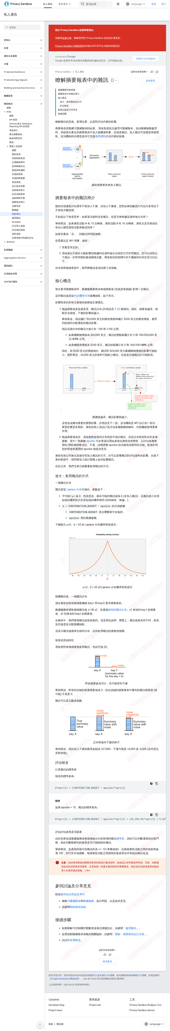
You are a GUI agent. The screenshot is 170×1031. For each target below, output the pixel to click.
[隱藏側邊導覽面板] (40, 1025)
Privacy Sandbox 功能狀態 (69, 46)
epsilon (90, 441)
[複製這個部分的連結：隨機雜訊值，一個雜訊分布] (90, 597)
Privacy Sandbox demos (142, 1010)
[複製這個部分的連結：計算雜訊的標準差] (80, 770)
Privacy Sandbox (63, 72)
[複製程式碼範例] (156, 783)
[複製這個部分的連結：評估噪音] (72, 763)
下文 (116, 309)
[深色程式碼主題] (151, 783)
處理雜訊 (131, 928)
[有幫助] (151, 71)
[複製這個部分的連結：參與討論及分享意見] (94, 886)
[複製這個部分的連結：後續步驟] (74, 920)
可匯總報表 (74, 901)
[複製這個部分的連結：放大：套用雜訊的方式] (91, 476)
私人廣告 (47, 3)
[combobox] (95, 4)
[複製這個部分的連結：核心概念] (74, 281)
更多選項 (63, 3)
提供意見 (150, 80)
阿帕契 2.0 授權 (139, 975)
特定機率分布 (82, 295)
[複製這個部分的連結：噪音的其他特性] (77, 640)
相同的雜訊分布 (117, 609)
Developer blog (56, 1005)
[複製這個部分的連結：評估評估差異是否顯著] (85, 832)
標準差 (120, 838)
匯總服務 (88, 901)
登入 (163, 4)
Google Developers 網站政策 (65, 978)
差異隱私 (100, 136)
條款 (51, 1024)
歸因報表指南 (78, 907)
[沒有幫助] (156, 71)
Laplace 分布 (74, 489)
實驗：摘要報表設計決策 (129, 934)
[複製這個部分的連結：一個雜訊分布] (74, 483)
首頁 (153, 3)
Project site (95, 1005)
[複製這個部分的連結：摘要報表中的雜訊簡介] (98, 198)
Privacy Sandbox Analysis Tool (145, 1005)
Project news (55, 1010)
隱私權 (59, 1024)
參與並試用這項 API (72, 894)
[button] (19, 40)
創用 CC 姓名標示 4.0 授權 (102, 975)
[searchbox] (22, 27)
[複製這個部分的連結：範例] (63, 801)
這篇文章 (67, 38)
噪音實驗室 (74, 940)
